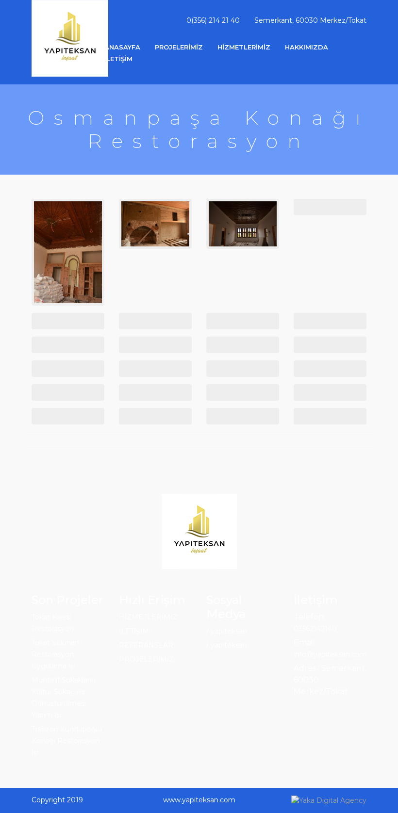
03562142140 (315, 628)
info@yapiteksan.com (330, 654)
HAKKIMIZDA (306, 47)
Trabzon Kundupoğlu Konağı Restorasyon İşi (67, 741)
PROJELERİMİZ (179, 47)
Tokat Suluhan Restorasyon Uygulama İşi (55, 654)
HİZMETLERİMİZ (243, 47)
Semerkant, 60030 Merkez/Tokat (310, 20)
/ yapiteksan (226, 631)
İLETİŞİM (118, 59)
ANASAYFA (122, 47)
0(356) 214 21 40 (213, 20)
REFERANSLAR (146, 645)
